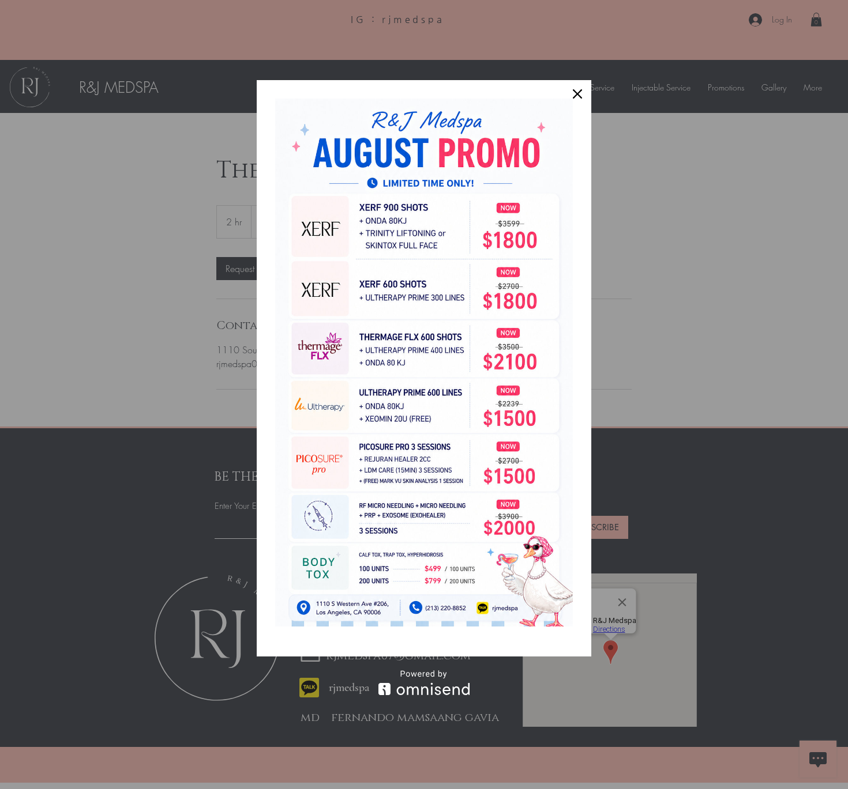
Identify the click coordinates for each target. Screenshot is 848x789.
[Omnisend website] (424, 682)
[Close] (577, 94)
